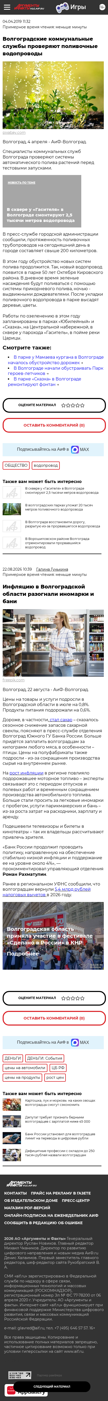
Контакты (15, 1193)
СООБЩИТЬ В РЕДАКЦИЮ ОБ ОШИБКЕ (43, 1222)
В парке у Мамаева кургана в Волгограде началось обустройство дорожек (56, 360)
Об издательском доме (31, 1200)
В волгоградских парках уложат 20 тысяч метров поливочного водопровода (59, 507)
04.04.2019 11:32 (16, 21)
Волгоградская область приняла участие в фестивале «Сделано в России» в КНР (50, 936)
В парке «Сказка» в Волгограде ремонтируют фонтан (44, 381)
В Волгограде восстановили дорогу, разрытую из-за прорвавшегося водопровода (62, 524)
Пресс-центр (76, 1200)
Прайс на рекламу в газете (61, 1193)
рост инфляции (26, 773)
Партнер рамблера (49, 1375)
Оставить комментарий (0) (54, 425)
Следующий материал (52, 1386)
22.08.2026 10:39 (17, 569)
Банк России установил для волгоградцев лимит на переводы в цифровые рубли (60, 1136)
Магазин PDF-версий (27, 1208)
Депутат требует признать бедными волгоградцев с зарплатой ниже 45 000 (57, 1119)
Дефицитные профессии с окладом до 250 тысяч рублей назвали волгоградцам (60, 1153)
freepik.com (14, 680)
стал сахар (60, 719)
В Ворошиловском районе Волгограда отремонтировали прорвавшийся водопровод (57, 543)
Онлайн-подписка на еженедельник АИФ (51, 1215)
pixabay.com (14, 132)
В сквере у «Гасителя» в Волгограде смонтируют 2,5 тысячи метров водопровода (62, 490)
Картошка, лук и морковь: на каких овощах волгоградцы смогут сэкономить (60, 1102)
